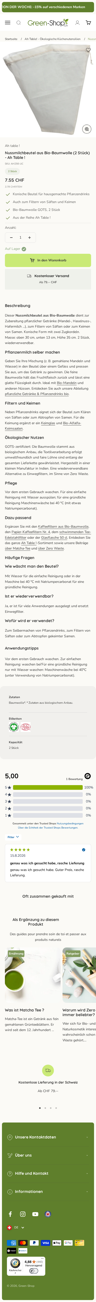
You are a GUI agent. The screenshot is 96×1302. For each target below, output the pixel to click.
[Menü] (42, 1260)
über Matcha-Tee (17, 548)
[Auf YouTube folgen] (35, 1214)
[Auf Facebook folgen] (10, 1214)
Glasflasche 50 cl (54, 537)
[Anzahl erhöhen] (29, 238)
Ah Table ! (28, 543)
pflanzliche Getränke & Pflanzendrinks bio (37, 394)
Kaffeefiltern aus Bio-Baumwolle (63, 526)
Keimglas (48, 423)
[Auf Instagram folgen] (22, 1214)
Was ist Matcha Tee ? (24, 1010)
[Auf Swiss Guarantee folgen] (48, 1214)
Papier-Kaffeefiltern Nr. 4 (31, 532)
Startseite (11, 39)
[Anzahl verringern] (11, 238)
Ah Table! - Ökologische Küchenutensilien (52, 39)
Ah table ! (12, 145)
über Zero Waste (51, 548)
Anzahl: (10, 227)
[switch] (33, 1271)
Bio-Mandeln (67, 383)
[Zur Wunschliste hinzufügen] (88, 50)
